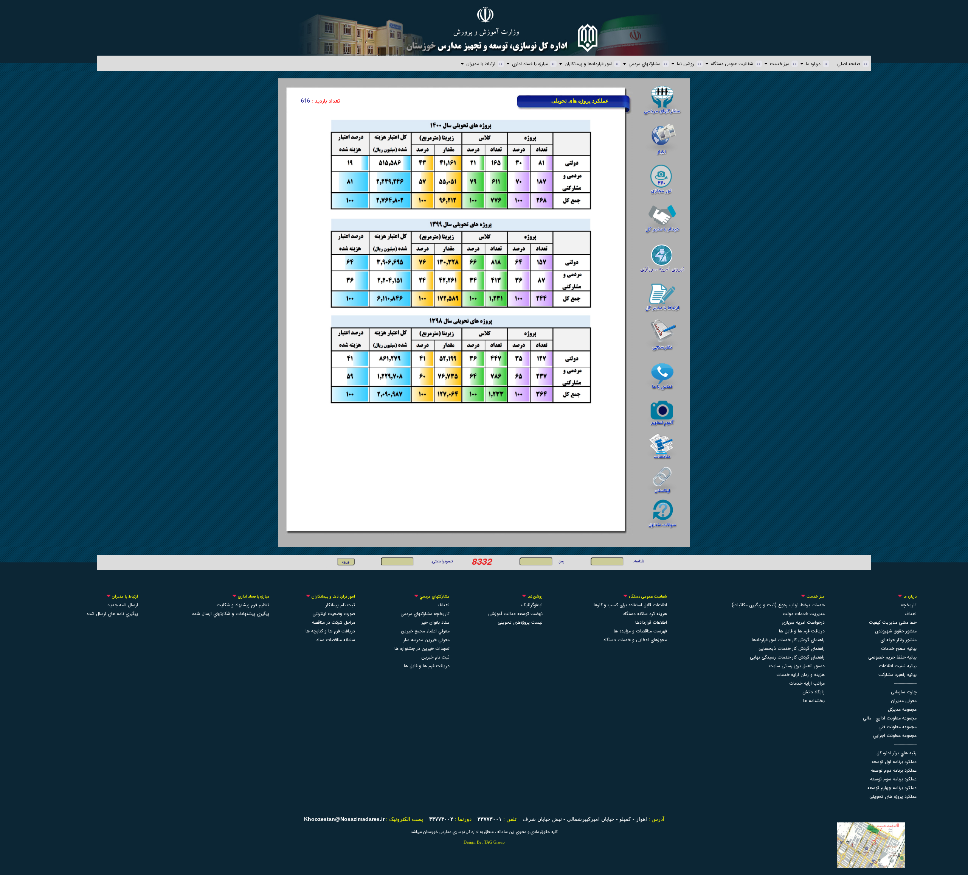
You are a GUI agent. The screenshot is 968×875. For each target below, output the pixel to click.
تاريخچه (909, 605)
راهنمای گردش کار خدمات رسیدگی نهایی (787, 657)
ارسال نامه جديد (122, 605)
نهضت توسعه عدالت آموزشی (515, 613)
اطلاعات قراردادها (651, 622)
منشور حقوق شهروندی (896, 631)
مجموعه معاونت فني (897, 726)
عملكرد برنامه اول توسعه (894, 761)
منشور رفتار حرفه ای (898, 639)
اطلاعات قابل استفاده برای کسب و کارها (630, 605)
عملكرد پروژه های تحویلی (893, 796)
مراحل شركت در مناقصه (333, 622)
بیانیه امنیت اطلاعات (898, 665)
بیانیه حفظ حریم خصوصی (892, 657)
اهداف (443, 605)
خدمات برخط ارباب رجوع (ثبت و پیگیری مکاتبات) (778, 605)
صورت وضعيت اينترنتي (333, 613)
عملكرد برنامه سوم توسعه (893, 779)
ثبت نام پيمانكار (340, 605)
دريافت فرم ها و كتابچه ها (330, 631)
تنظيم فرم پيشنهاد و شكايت (243, 605)
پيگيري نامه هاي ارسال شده (112, 613)
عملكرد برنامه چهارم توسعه (892, 787)
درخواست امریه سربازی (803, 622)
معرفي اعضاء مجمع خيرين (425, 631)
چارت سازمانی (904, 692)
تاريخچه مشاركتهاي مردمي (425, 613)
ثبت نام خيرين (435, 657)
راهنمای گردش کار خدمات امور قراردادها (788, 639)
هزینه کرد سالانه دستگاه (645, 613)
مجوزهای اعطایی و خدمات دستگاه (635, 639)
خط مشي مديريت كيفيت (893, 622)
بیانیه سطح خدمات (899, 648)
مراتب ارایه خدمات (807, 683)
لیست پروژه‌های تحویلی (520, 622)
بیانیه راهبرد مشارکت (897, 674)
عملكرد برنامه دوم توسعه (894, 770)
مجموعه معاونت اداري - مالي (890, 718)
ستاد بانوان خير (436, 622)
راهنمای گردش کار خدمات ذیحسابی (792, 648)
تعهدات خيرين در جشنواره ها (422, 648)
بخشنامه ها (814, 700)
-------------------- (905, 683)
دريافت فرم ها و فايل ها (802, 631)
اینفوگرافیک (532, 605)
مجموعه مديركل (902, 709)
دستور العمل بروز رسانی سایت (797, 665)
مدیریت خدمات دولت (804, 613)
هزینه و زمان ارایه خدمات (800, 674)
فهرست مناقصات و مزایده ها (640, 631)
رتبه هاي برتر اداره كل (896, 753)
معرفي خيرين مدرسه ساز (426, 639)
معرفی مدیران (904, 700)
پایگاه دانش (813, 692)
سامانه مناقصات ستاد (335, 639)
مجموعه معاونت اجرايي (895, 735)
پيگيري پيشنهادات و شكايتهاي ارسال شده (230, 613)
